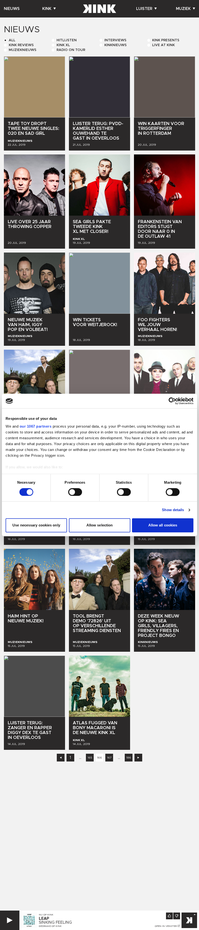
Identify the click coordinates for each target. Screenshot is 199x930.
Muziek (183, 9)
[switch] (75, 492)
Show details (173, 510)
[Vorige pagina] (61, 757)
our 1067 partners (36, 426)
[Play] (9, 920)
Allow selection (99, 525)
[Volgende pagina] (138, 757)
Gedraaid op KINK (50, 926)
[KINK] (189, 920)
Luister (144, 9)
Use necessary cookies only (36, 525)
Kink (46, 9)
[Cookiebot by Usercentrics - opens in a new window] (172, 401)
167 (109, 757)
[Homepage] (99, 8)
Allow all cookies (162, 525)
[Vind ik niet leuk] (176, 916)
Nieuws (12, 9)
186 (128, 757)
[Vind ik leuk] (169, 916)
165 (90, 757)
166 (99, 757)
